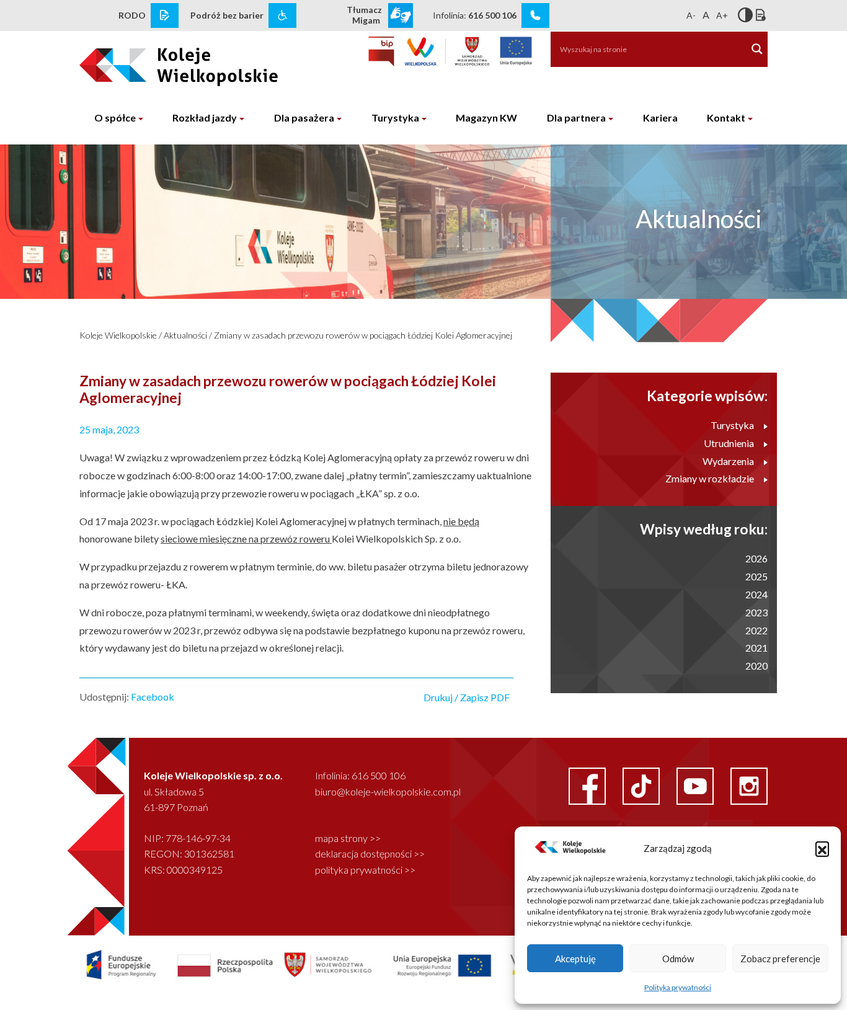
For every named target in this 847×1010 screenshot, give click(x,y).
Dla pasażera (304, 117)
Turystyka (395, 117)
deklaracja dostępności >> (370, 853)
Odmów (678, 958)
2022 (756, 630)
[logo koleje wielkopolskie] (158, 61)
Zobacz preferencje (780, 958)
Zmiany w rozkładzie (709, 478)
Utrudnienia (729, 443)
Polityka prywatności (677, 987)
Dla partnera (576, 117)
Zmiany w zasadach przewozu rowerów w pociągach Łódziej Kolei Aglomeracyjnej (363, 335)
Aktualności (185, 335)
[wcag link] (282, 15)
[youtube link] (696, 785)
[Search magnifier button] (757, 49)
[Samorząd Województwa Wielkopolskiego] (447, 51)
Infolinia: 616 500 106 (360, 775)
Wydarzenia (728, 461)
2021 (756, 647)
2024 (756, 594)
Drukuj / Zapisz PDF (466, 697)
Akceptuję (575, 958)
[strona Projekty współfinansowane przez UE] (335, 964)
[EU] (516, 51)
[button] (822, 848)
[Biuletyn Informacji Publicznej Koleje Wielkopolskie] (381, 51)
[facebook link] (588, 785)
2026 (756, 558)
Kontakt (726, 117)
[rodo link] (165, 15)
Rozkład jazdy (204, 117)
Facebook (152, 696)
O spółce (115, 117)
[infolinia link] (535, 15)
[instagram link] (749, 785)
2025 (756, 576)
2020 (756, 665)
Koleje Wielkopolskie (118, 335)
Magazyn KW (486, 117)
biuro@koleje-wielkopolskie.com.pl (388, 791)
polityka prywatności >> (365, 869)
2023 (756, 612)
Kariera (660, 117)
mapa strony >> (348, 838)
